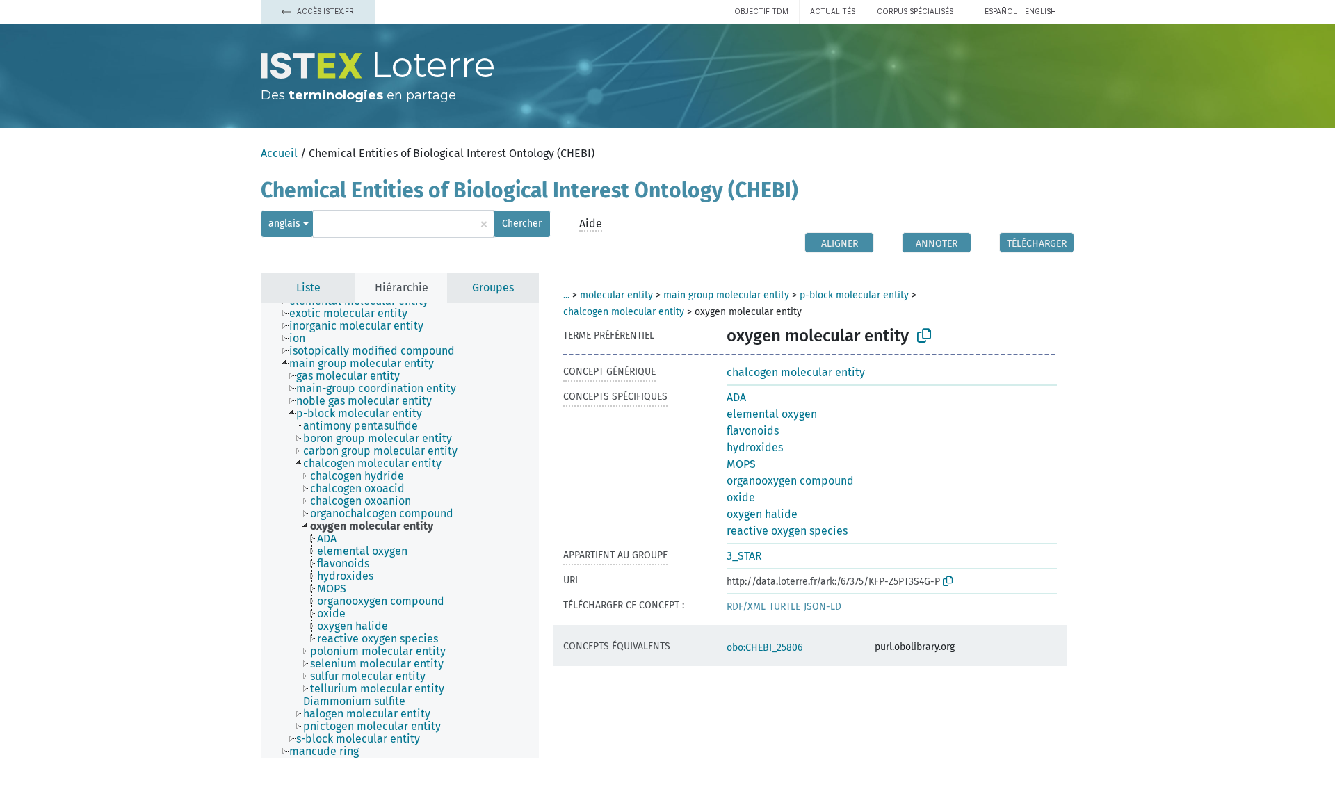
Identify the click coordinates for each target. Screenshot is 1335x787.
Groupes (493, 287)
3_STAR (744, 555)
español (1001, 11)
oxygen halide (762, 514)
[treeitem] (354, 313)
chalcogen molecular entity (623, 312)
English (1040, 11)
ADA (736, 397)
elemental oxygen (772, 414)
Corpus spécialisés (915, 11)
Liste (308, 287)
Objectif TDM (761, 11)
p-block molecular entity (854, 295)
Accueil (279, 153)
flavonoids (753, 430)
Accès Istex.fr (324, 11)
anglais (284, 223)
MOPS (741, 464)
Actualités (832, 11)
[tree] (400, 530)
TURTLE (784, 606)
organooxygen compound (790, 480)
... (566, 295)
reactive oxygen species (787, 530)
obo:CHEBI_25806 (764, 648)
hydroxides (755, 447)
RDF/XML (746, 606)
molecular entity (616, 295)
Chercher (522, 223)
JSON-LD (822, 606)
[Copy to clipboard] (924, 335)
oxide (741, 497)
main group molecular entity (726, 295)
